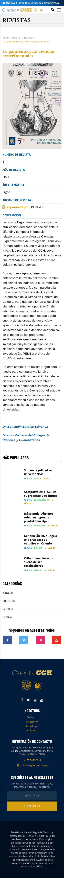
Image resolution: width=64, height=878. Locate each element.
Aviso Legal (32, 726)
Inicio (5, 37)
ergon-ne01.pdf (18, 207)
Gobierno (8, 600)
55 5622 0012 (34, 760)
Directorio (32, 721)
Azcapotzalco (41, 500)
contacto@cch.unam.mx (34, 765)
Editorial (16, 37)
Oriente (38, 548)
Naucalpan (39, 525)
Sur (36, 478)
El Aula (28, 478)
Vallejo (38, 570)
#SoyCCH (7, 592)
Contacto (32, 717)
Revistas (29, 37)
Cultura (7, 609)
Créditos (32, 730)
